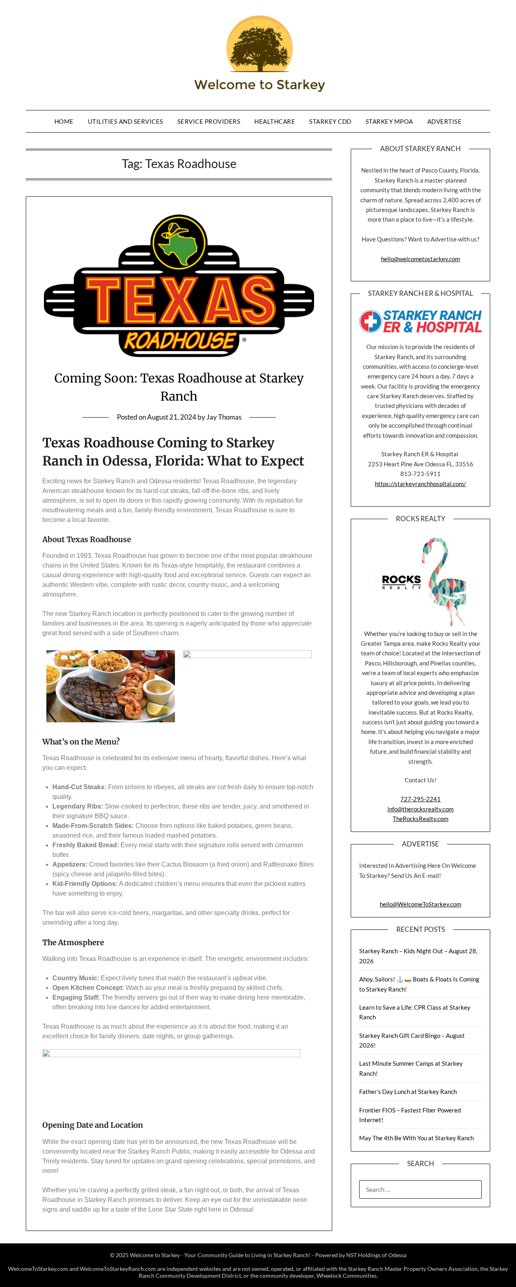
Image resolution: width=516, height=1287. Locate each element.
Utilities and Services (125, 121)
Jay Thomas (223, 417)
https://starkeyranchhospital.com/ (420, 483)
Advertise (444, 121)
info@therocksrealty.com (420, 809)
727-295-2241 (420, 799)
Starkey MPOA (389, 121)
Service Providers (209, 121)
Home (64, 121)
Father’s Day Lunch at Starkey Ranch (408, 1091)
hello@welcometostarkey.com (420, 258)
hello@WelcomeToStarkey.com (420, 904)
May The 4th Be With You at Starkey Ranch (416, 1137)
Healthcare (274, 121)
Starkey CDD (330, 121)
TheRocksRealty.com (420, 818)
